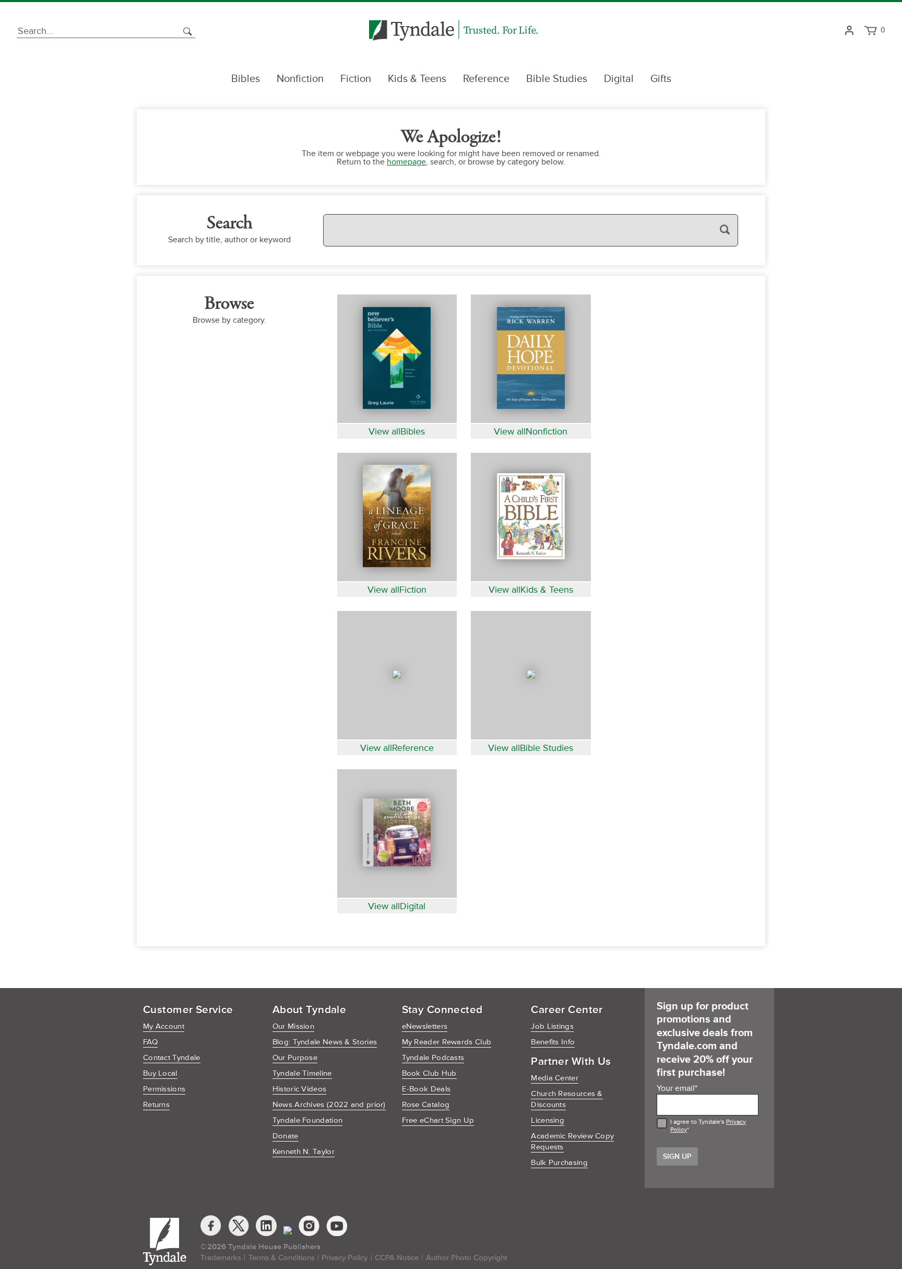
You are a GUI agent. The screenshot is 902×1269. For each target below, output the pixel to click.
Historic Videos (299, 1089)
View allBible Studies (530, 748)
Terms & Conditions (281, 1258)
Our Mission (293, 1026)
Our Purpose (294, 1058)
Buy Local (160, 1073)
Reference (486, 79)
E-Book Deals (426, 1089)
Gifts (660, 79)
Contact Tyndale (171, 1058)
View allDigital (396, 906)
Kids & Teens (417, 79)
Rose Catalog (426, 1105)
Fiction (355, 79)
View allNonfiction (530, 431)
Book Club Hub (429, 1073)
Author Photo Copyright (466, 1258)
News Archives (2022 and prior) (329, 1105)
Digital (619, 79)
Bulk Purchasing (559, 1163)
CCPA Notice (397, 1258)
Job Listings (552, 1026)
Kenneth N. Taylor (303, 1152)
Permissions (164, 1089)
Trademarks (220, 1258)
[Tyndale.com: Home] (453, 31)
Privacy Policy (344, 1258)
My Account (163, 1026)
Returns (156, 1105)
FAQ (150, 1042)
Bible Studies (556, 79)
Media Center (554, 1078)
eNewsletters (425, 1026)
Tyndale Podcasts (433, 1058)
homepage (406, 162)
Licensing (547, 1120)
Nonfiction (300, 79)
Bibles (245, 79)
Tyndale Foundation (307, 1120)
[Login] (849, 31)
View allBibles (397, 431)
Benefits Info (553, 1042)
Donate (285, 1136)
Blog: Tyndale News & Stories (324, 1042)
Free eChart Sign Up (438, 1120)
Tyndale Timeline (302, 1073)
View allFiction (396, 589)
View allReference (397, 748)
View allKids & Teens (531, 589)
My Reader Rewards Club (447, 1042)
